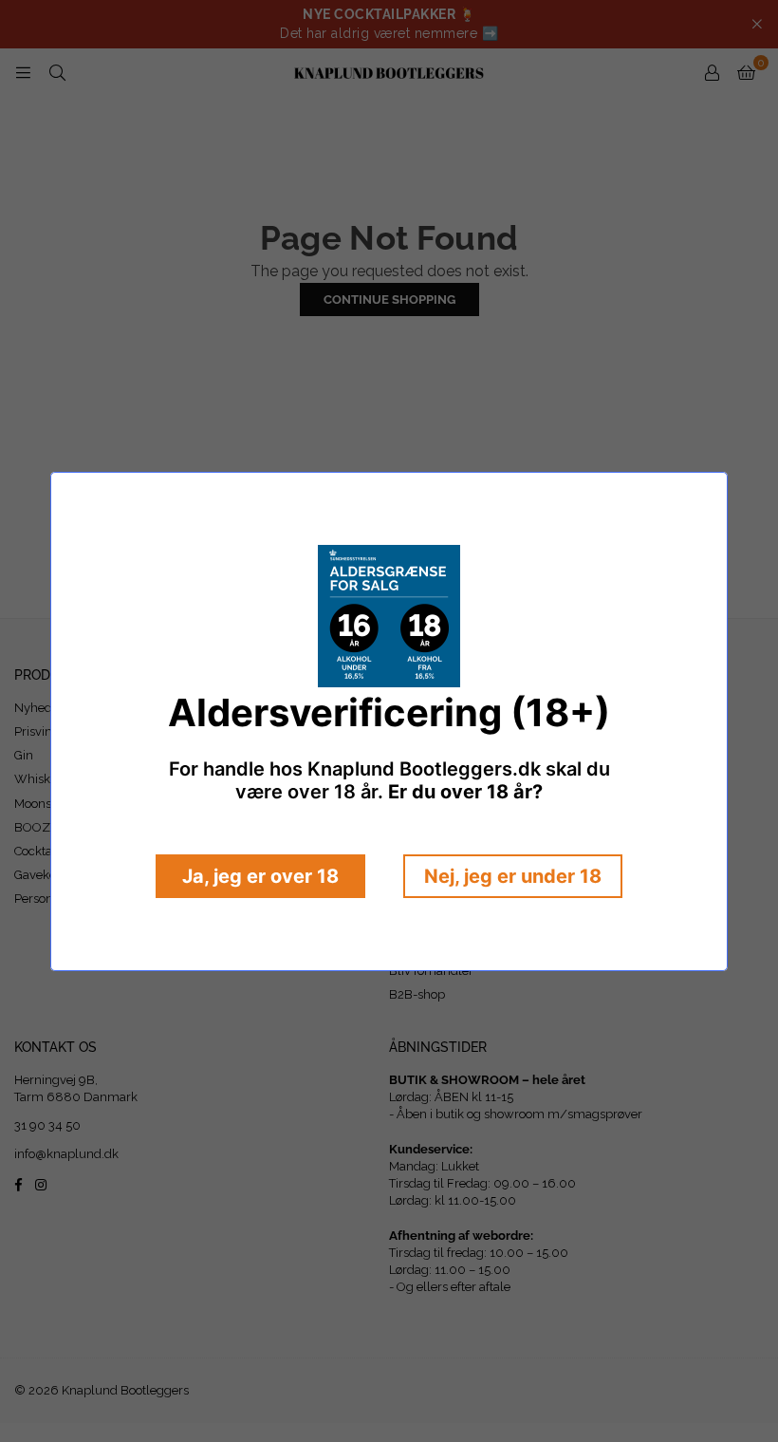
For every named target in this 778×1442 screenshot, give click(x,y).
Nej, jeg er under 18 (513, 876)
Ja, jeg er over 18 (260, 876)
